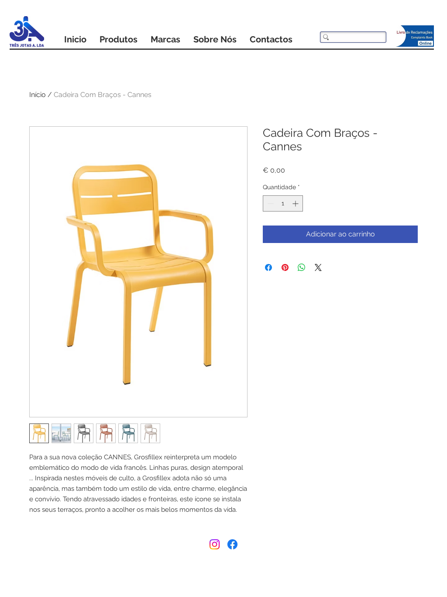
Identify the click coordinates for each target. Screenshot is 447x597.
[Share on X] (318, 267)
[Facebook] (232, 544)
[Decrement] (269, 203)
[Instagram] (214, 544)
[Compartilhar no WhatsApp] (301, 267)
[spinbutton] (283, 203)
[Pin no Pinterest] (285, 267)
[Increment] (296, 203)
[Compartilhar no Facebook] (268, 267)
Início (37, 94)
